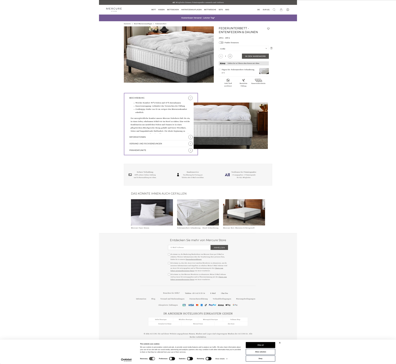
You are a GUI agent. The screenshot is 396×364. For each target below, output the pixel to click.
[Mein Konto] (288, 10)
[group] (169, 54)
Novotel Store (198, 324)
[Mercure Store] (114, 9)
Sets (221, 10)
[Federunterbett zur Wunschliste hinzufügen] (268, 29)
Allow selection (260, 352)
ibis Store (231, 324)
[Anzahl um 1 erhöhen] (230, 56)
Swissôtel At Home (164, 324)
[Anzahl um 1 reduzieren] (221, 56)
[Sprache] (258, 10)
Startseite (127, 24)
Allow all (260, 345)
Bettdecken (173, 10)
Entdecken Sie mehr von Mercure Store (198, 240)
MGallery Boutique (185, 319)
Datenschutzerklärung (194, 259)
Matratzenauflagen (191, 10)
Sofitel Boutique (161, 319)
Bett (153, 10)
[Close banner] (279, 342)
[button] (264, 71)
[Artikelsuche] (273, 10)
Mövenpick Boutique (210, 319)
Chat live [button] (224, 293)
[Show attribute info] (271, 48)
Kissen (161, 10)
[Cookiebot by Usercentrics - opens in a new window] (126, 360)
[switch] (172, 359)
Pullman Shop (235, 319)
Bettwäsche (210, 10)
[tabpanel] (161, 117)
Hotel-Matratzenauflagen (143, 24)
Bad (227, 10)
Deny (260, 358)
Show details (220, 359)
